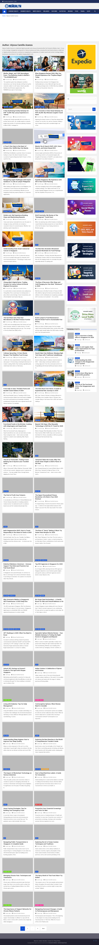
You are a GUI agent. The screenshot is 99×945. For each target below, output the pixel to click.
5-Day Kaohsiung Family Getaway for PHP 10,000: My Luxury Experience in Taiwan (16, 112)
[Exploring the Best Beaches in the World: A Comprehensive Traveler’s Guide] (49, 729)
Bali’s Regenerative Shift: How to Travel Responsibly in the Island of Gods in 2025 (17, 531)
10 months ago (8, 288)
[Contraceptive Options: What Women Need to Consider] (49, 694)
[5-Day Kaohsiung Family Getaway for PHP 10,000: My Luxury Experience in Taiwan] (17, 101)
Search (94, 109)
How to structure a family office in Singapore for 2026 (84, 336)
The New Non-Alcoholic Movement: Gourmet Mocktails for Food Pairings (47, 250)
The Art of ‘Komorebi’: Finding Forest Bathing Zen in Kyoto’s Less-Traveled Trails (16, 461)
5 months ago (8, 117)
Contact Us (50, 940)
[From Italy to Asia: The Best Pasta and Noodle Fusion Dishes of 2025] (17, 379)
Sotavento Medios (53, 942)
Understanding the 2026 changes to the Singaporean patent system (84, 361)
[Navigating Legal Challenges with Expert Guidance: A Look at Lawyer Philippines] (17, 170)
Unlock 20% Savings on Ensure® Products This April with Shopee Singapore (14, 670)
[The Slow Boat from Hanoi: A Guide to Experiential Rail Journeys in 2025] (49, 379)
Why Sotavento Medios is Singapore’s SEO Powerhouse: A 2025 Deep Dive (16, 600)
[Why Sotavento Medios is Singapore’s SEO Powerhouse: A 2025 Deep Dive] (17, 589)
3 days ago (79, 377)
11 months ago (8, 428)
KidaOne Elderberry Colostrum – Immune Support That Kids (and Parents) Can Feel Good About (17, 566)
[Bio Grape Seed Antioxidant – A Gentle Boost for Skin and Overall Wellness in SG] (49, 589)
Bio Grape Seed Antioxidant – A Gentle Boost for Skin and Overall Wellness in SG (49, 600)
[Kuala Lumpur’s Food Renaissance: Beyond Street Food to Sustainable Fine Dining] (49, 308)
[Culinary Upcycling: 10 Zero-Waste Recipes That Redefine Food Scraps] (17, 343)
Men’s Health (37, 11)
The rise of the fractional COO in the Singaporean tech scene (85, 386)
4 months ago (40, 79)
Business (77, 333)
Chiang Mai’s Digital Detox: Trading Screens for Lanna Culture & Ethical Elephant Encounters (15, 284)
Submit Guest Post (62, 942)
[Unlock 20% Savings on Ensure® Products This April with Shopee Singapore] (17, 658)
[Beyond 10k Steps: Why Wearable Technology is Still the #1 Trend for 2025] (49, 414)
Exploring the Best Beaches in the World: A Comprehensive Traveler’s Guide (49, 740)
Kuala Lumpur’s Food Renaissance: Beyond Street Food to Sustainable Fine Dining (48, 319)
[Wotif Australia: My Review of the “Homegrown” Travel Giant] (49, 205)
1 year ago (7, 570)
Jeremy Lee (87, 339)
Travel (82, 11)
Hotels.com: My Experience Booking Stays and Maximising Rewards (15, 216)
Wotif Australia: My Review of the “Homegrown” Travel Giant (46, 216)
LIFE (10, 142)
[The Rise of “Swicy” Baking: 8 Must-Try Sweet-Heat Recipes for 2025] (49, 520)
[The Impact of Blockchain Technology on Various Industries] (17, 763)
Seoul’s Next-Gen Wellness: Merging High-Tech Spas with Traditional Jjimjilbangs (49, 354)
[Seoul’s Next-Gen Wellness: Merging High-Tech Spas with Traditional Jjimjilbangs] (49, 343)
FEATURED (54, 11)
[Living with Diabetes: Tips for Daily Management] (17, 694)
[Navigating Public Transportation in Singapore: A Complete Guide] (17, 832)
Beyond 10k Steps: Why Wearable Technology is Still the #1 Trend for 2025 (49, 425)
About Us (36, 940)
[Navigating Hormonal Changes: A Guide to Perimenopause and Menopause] (49, 899)
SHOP (88, 11)
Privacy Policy (57, 940)
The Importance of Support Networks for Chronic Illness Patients (17, 910)
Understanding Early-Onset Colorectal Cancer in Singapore (16, 250)
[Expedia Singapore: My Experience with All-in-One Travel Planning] (49, 170)
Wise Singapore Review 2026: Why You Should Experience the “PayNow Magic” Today (48, 75)
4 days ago (79, 390)
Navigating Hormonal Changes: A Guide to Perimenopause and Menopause (48, 910)
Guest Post (6, 175)
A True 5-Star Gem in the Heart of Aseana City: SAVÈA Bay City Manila (15, 147)
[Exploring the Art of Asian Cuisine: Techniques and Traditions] (49, 832)
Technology (12, 69)
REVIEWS (70, 11)
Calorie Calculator (43, 940)
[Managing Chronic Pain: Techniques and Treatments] (17, 865)
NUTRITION (62, 11)
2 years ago (39, 672)
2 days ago (79, 365)
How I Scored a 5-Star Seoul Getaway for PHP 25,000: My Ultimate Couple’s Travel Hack (49, 112)
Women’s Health (26, 11)
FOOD (76, 11)
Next (43, 928)
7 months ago (40, 184)
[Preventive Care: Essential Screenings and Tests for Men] (49, 798)
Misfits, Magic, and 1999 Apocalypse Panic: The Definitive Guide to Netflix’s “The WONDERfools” (16, 75)
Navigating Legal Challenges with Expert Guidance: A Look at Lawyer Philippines (17, 181)
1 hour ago (79, 339)
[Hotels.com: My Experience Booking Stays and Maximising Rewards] (17, 205)
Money (42, 69)
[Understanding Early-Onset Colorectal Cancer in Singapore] (17, 239)
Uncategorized (44, 769)
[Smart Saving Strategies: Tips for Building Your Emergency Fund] (17, 798)
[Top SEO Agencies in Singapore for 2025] (49, 554)
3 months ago (8, 79)
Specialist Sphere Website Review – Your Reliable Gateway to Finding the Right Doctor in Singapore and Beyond (49, 635)
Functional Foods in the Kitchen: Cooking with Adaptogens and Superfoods (17, 425)
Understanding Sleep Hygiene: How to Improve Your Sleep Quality (16, 740)
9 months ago (40, 253)
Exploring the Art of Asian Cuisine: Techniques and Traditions (47, 843)
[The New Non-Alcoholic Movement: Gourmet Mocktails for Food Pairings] (49, 239)
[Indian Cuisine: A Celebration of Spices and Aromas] (49, 658)
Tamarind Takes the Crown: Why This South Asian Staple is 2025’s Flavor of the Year (48, 461)
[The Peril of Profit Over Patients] (17, 485)
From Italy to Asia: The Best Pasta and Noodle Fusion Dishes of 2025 (16, 389)
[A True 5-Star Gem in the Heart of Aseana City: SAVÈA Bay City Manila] (17, 136)
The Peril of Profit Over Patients (14, 495)
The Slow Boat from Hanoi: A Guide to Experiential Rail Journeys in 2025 (48, 389)
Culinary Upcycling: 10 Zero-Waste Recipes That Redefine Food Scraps (15, 354)
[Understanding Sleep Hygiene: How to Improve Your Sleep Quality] (17, 729)
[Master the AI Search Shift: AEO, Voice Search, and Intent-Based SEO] (49, 136)
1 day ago (78, 352)
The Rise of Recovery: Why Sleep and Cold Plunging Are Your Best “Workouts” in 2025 (48, 284)
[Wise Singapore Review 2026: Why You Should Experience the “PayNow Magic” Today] (49, 63)
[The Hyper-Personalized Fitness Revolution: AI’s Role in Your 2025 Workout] (49, 485)
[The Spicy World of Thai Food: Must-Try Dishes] (49, 865)
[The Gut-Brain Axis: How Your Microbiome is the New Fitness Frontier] (17, 308)
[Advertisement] (49, 28)
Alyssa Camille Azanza (20, 79)
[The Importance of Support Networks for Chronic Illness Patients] (17, 899)
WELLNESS (46, 11)
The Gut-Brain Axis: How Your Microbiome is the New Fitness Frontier (16, 319)
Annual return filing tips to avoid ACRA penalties (84, 374)
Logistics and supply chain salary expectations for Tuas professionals (85, 348)
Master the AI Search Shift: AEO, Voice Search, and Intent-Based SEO (48, 147)
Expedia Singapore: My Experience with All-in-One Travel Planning (48, 181)
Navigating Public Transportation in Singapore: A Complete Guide (15, 843)
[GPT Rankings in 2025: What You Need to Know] (17, 623)
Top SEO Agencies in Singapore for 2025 (49, 564)
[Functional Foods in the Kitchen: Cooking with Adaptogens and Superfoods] (17, 414)
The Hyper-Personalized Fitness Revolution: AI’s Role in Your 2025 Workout (46, 497)
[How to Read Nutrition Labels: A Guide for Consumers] (49, 763)
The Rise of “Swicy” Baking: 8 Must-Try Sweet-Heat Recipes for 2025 (48, 531)
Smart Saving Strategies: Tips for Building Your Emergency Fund (14, 809)
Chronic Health (13, 11)
